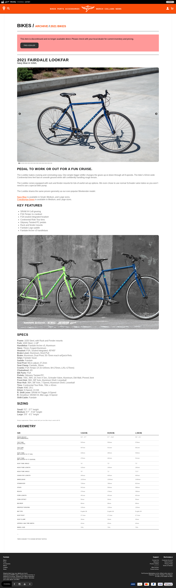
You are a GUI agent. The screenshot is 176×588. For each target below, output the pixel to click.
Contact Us (155, 560)
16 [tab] (42, 163)
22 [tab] (51, 163)
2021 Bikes (58, 26)
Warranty (156, 562)
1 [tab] (19, 163)
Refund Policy (169, 562)
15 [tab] (40, 163)
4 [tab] (23, 163)
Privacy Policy (169, 563)
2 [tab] (20, 163)
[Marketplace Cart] (172, 8)
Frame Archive (154, 569)
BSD (171, 576)
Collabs (109, 9)
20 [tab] (48, 163)
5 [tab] (25, 163)
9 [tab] (31, 163)
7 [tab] (28, 163)
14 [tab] (39, 163)
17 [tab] (43, 163)
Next (156, 113)
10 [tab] (33, 163)
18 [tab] (45, 163)
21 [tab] (50, 163)
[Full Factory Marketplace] (2, 2)
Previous (19, 113)
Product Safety (154, 563)
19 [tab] (47, 163)
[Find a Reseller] (3, 8)
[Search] (8, 8)
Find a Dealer (29, 45)
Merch (99, 9)
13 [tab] (37, 163)
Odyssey (151, 575)
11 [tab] (34, 163)
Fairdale (6, 557)
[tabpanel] (88, 114)
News (118, 9)
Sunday (157, 575)
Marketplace (168, 557)
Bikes (53, 9)
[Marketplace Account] (167, 8)
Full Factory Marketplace (148, 573)
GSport (170, 575)
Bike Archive (155, 567)
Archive (41, 26)
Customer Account (167, 560)
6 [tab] (26, 163)
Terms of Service (168, 565)
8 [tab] (30, 163)
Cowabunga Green (26, 199)
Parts (60, 9)
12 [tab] (36, 163)
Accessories (72, 9)
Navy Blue (22, 197)
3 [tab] (22, 163)
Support (170, 1)
